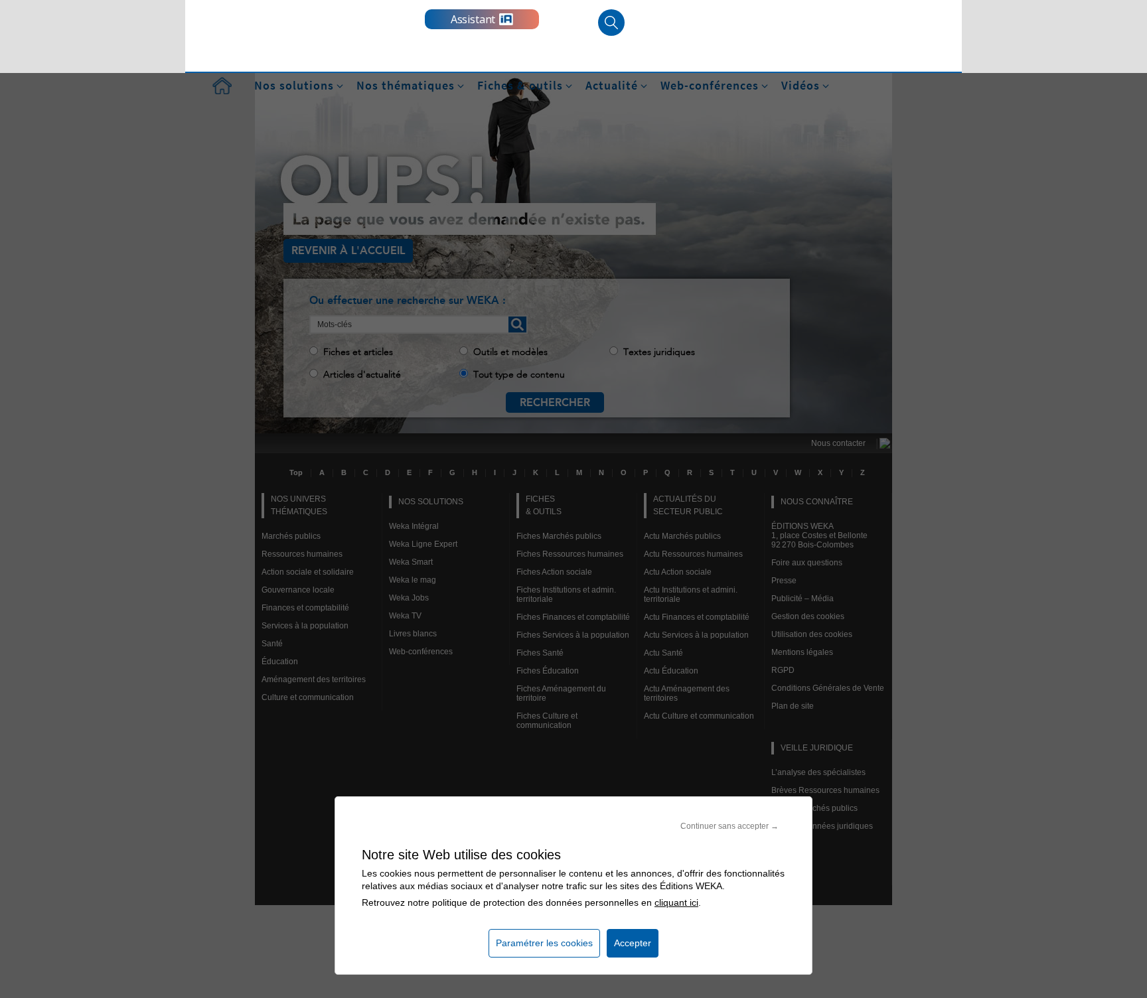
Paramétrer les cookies (544, 943)
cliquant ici (676, 902)
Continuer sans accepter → (729, 826)
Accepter (632, 943)
